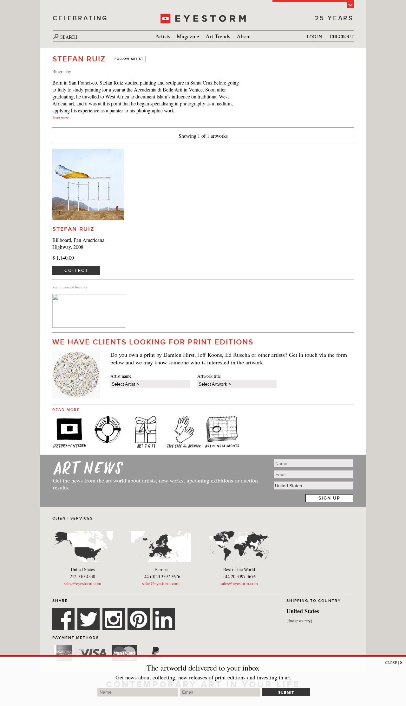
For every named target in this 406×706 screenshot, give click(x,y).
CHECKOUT (342, 36)
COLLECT (76, 270)
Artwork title (209, 376)
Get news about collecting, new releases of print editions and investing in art (203, 677)
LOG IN (314, 37)
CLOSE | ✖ (394, 662)
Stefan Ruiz (79, 59)
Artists (162, 36)
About (244, 36)
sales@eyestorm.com (82, 583)
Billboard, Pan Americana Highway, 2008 (78, 243)
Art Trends (218, 36)
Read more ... (62, 117)
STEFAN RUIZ (73, 229)
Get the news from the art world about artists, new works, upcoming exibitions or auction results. (155, 483)
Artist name (120, 376)
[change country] (299, 620)
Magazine (188, 36)
